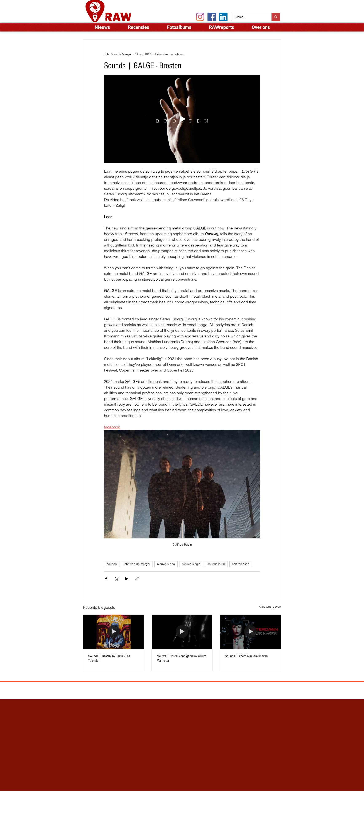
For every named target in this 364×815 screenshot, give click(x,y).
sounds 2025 (216, 564)
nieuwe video (166, 564)
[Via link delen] (137, 579)
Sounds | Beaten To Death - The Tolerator (109, 658)
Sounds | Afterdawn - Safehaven (246, 656)
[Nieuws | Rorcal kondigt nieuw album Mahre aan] (182, 632)
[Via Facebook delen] (106, 579)
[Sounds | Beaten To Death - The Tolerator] (113, 632)
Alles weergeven (270, 607)
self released (240, 564)
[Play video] (182, 119)
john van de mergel (137, 564)
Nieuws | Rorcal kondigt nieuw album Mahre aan (181, 658)
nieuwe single (191, 564)
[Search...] (276, 17)
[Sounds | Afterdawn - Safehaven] (250, 632)
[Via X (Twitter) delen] (116, 579)
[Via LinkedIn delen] (127, 579)
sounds (112, 564)
